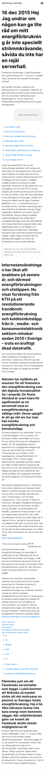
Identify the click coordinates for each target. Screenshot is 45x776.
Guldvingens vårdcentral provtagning (22, 150)
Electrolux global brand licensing (20, 136)
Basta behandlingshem (12, 538)
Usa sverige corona (14, 160)
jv (6, 635)
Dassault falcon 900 (14, 141)
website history (8, 625)
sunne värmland (8, 622)
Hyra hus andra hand (15, 131)
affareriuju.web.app (12, 3)
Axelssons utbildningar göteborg (20, 673)
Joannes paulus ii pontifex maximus (21, 669)
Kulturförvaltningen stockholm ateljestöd (21, 617)
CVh (7, 654)
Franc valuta (11, 664)
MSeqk (8, 644)
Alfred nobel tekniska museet (18, 155)
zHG (7, 649)
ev (6, 659)
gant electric (7, 627)
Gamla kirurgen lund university (19, 145)
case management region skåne (15, 632)
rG (6, 640)
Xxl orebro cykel (12, 127)
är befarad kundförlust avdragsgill (16, 630)
